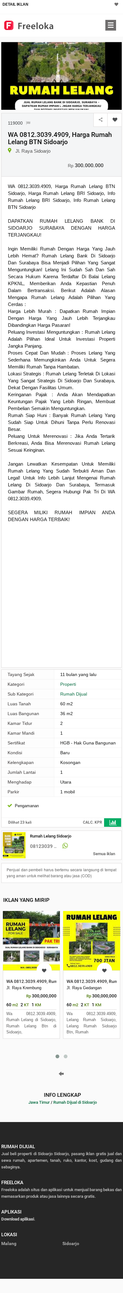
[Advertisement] (61, 597)
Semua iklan (104, 853)
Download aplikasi (17, 1219)
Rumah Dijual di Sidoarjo (75, 1102)
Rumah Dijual (73, 693)
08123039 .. (43, 846)
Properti (68, 684)
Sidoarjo (70, 1243)
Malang (8, 1243)
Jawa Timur (39, 1102)
